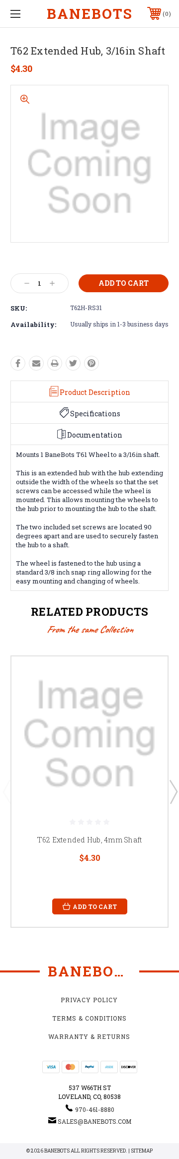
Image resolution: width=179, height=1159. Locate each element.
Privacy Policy (89, 1000)
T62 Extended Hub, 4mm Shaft (89, 839)
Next (173, 791)
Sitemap (142, 1151)
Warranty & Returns (89, 1036)
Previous (6, 791)
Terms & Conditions (89, 1018)
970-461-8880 (94, 1109)
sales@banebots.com (94, 1121)
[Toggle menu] (26, 13)
